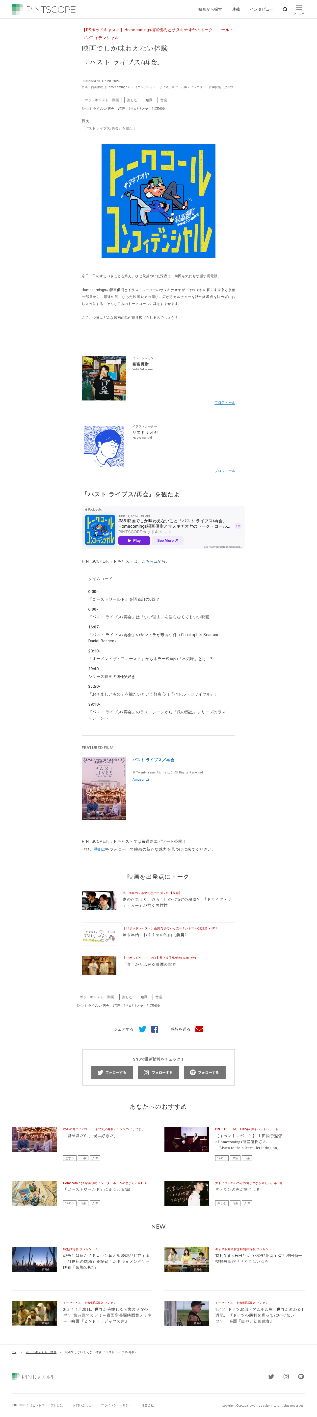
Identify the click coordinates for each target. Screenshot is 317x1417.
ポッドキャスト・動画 (101, 100)
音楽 (163, 100)
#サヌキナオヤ (138, 108)
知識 (148, 100)
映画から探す (210, 9)
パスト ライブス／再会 (153, 759)
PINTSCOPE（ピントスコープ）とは (37, 1405)
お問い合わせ (82, 1405)
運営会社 (148, 1405)
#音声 (121, 108)
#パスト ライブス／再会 (98, 108)
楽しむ (132, 100)
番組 (98, 849)
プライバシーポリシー (116, 1405)
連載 (236, 9)
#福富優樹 (158, 108)
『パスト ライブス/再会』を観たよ (109, 128)
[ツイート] (139, 1029)
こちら (148, 561)
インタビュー (262, 9)
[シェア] (152, 1029)
